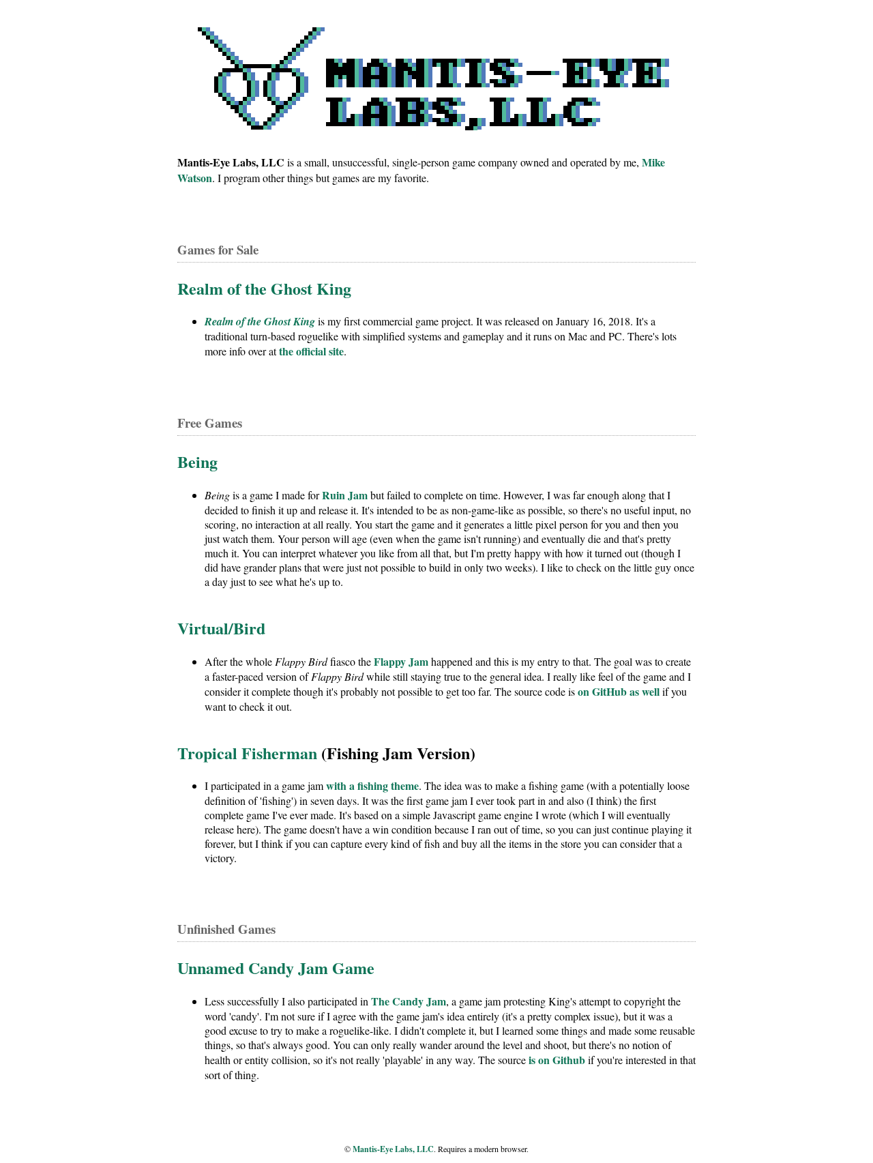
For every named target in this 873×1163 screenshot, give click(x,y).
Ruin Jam (345, 495)
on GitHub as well (619, 691)
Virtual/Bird (221, 628)
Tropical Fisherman (247, 753)
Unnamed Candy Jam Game (275, 968)
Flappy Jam (401, 661)
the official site (311, 351)
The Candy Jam (408, 1001)
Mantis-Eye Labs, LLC (393, 1149)
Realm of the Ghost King (264, 288)
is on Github (557, 1060)
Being (197, 461)
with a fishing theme (372, 785)
